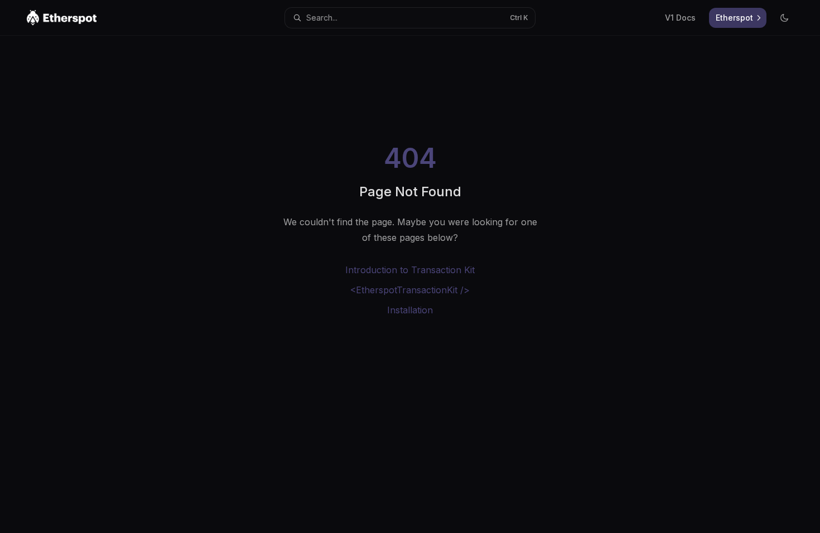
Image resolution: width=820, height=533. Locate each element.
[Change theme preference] (784, 18)
